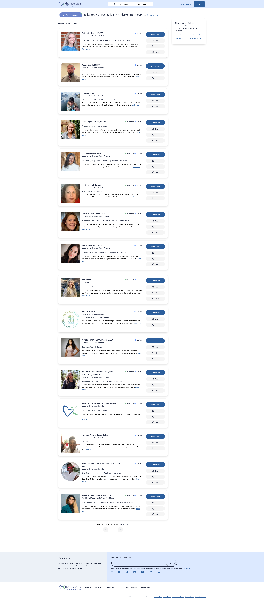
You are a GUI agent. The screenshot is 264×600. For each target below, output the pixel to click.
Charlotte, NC (180, 35)
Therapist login (185, 4)
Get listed (199, 4)
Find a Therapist (131, 587)
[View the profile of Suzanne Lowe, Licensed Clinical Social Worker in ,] (70, 101)
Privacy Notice (186, 568)
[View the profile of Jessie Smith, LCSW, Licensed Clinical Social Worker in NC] (70, 72)
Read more (86, 49)
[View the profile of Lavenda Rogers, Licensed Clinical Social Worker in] (70, 443)
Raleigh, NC (179, 38)
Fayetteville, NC (195, 35)
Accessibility (99, 587)
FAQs (120, 587)
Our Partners (145, 587)
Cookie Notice (189, 597)
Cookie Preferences (200, 597)
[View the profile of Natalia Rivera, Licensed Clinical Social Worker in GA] (70, 347)
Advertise (110, 587)
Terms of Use (158, 597)
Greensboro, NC (195, 38)
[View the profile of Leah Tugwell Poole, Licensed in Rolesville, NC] (70, 129)
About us (88, 587)
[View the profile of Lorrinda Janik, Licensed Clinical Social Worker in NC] (70, 193)
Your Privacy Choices (178, 597)
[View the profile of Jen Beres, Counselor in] (70, 287)
